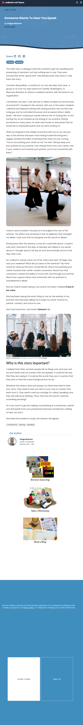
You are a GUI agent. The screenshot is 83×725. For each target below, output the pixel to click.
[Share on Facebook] (19, 56)
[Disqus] (40, 578)
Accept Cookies (23, 679)
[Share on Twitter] (24, 56)
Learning (19, 62)
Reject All (57, 679)
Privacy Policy (28, 608)
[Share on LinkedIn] (15, 56)
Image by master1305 (29, 358)
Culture (10, 62)
